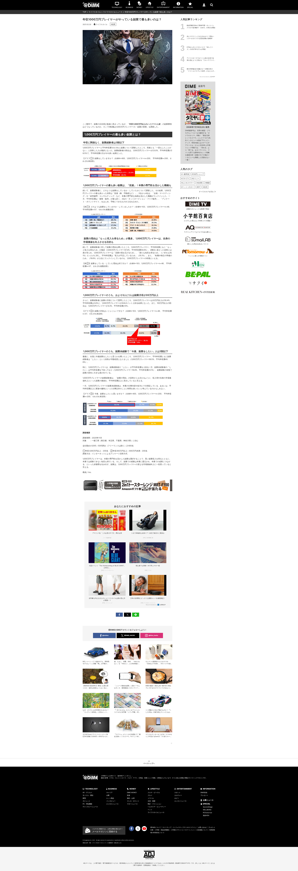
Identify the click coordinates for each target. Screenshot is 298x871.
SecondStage (208, 807)
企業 (107, 795)
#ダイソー (195, 178)
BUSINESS (112, 789)
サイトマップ (167, 827)
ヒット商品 (110, 798)
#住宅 (205, 187)
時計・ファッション (154, 804)
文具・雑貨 (151, 801)
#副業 (113, 24)
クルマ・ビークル (154, 792)
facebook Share (119, 615)
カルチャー (178, 795)
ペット (150, 810)
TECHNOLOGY (91, 789)
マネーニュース (132, 804)
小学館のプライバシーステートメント (183, 830)
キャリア (109, 792)
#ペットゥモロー (187, 187)
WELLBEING (207, 810)
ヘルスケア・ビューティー (157, 807)
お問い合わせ (202, 827)
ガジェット (86, 801)
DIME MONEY (132, 792)
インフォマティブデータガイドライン (184, 827)
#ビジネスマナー (187, 183)
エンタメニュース (180, 801)
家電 (84, 798)
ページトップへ (149, 763)
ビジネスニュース (112, 804)
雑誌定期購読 (165, 830)
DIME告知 (203, 792)
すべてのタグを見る (206, 192)
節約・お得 (131, 798)
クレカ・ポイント (133, 801)
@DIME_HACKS (129, 635)
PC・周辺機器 (87, 804)
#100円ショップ (198, 174)
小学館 (157, 830)
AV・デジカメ (87, 792)
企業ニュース (208, 800)
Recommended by (151, 605)
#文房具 (200, 183)
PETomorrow (207, 813)
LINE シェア (135, 615)
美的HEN (206, 815)
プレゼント (204, 795)
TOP (84, 12)
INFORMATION (209, 789)
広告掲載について (202, 830)
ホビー (176, 798)
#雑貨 (207, 183)
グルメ (150, 795)
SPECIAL (206, 804)
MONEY (132, 789)
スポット (177, 792)
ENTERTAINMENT (184, 789)
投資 (128, 795)
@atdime (105, 635)
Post (127, 615)
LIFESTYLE (155, 789)
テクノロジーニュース (90, 807)
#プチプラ (185, 178)
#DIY (198, 187)
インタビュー (110, 801)
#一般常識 (185, 174)
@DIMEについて (155, 827)
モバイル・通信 (88, 795)
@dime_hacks (153, 635)
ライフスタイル (95, 12)
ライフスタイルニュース (112, 12)
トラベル (151, 798)
